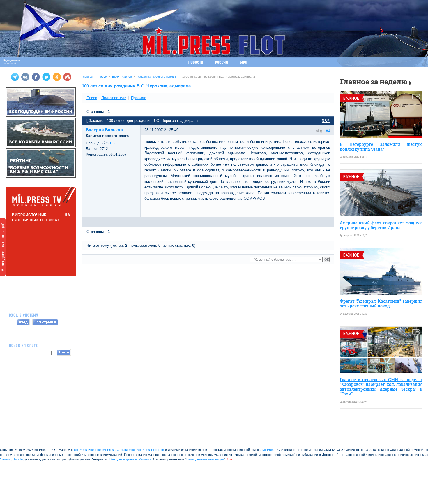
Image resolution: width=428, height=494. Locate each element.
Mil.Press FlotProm (150, 449)
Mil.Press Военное (87, 449)
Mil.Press (268, 449)
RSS (326, 121)
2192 (111, 143)
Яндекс (5, 459)
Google (18, 459)
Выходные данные (123, 459)
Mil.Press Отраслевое (118, 449)
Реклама (145, 459)
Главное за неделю (373, 82)
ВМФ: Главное (122, 76)
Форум (102, 76)
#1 (328, 130)
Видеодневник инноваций (2, 247)
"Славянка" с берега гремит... (157, 76)
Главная (87, 76)
